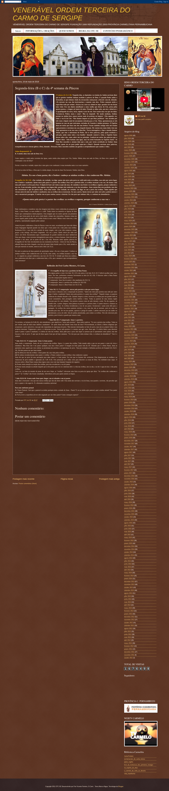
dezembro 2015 (129, 511)
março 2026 (128, 150)
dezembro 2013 (129, 581)
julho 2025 (127, 174)
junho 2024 (127, 212)
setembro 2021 (129, 309)
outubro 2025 (128, 165)
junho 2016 (127, 493)
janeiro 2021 (128, 332)
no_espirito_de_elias (131, 768)
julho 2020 (127, 350)
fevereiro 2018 (129, 435)
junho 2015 (127, 529)
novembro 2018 (129, 408)
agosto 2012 (128, 628)
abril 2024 (127, 217)
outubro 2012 (128, 623)
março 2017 (128, 467)
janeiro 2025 (128, 191)
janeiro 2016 (128, 508)
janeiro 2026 (128, 156)
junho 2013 (127, 599)
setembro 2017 (129, 449)
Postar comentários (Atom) (28, 483)
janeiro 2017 (128, 473)
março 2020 (128, 361)
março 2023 (128, 256)
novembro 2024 (129, 197)
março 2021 (128, 326)
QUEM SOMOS (66, 30)
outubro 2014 (128, 552)
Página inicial (67, 479)
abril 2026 (127, 147)
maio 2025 (127, 179)
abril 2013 (127, 605)
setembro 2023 (129, 238)
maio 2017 (127, 461)
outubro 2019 (128, 376)
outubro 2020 (128, 341)
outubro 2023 (128, 235)
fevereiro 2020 (129, 364)
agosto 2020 (128, 347)
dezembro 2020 (129, 335)
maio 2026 (127, 144)
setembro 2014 (129, 555)
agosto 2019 (128, 382)
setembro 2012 (129, 625)
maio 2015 (127, 531)
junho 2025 (127, 176)
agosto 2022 (128, 276)
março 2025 (128, 185)
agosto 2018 (128, 417)
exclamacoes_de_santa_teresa (134, 759)
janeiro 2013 (128, 614)
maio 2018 (127, 426)
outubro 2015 (128, 517)
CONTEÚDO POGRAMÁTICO (118, 30)
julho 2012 (127, 631)
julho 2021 (127, 314)
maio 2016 (127, 496)
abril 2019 (127, 394)
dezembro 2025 (129, 159)
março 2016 (128, 502)
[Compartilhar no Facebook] (50, 400)
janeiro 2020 (128, 367)
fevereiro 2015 (129, 540)
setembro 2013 (129, 590)
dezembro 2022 (129, 264)
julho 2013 (127, 596)
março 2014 (128, 573)
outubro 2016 (128, 482)
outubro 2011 (128, 658)
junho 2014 (127, 564)
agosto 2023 (128, 241)
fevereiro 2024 (129, 223)
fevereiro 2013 (129, 611)
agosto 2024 (128, 206)
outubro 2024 (128, 200)
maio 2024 (127, 215)
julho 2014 (127, 561)
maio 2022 (127, 285)
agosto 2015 (128, 523)
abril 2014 (127, 570)
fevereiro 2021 (129, 329)
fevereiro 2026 (129, 153)
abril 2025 (127, 182)
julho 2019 (127, 385)
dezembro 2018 (129, 405)
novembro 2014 (129, 549)
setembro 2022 (129, 273)
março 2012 (128, 643)
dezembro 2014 (129, 546)
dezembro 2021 (129, 300)
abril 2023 (127, 253)
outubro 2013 (128, 587)
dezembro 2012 (129, 617)
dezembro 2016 (129, 476)
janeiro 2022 (128, 297)
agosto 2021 (128, 311)
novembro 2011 (129, 655)
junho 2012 (127, 634)
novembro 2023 (129, 232)
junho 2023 (127, 247)
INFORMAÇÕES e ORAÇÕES (40, 30)
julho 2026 (127, 138)
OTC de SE (141, 116)
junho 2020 (127, 353)
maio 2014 (127, 567)
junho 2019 (127, 388)
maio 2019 (127, 391)
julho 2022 (127, 279)
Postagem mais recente (23, 479)
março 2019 (128, 397)
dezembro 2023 (129, 229)
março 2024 (128, 220)
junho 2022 (127, 282)
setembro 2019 (129, 379)
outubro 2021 (128, 306)
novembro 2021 (129, 303)
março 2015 (128, 537)
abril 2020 (127, 358)
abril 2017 (127, 464)
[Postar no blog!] (45, 400)
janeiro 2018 (128, 438)
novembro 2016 (129, 479)
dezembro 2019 (129, 370)
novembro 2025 (129, 162)
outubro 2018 (128, 411)
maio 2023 (127, 250)
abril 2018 (127, 429)
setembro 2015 (129, 520)
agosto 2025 (128, 171)
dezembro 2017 (129, 441)
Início (18, 30)
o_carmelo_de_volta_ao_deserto (135, 771)
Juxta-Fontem (128, 756)
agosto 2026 (128, 135)
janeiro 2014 (128, 578)
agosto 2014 (128, 558)
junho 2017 (127, 458)
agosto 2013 (128, 593)
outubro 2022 (128, 270)
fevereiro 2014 (129, 576)
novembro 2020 (129, 338)
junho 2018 (127, 423)
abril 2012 (127, 640)
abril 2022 (127, 288)
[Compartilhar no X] (48, 400)
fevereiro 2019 (129, 400)
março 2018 (128, 432)
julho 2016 (127, 490)
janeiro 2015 (128, 543)
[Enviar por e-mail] (43, 400)
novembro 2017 (129, 443)
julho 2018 (127, 420)
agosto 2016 (128, 488)
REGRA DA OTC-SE (89, 30)
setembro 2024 (129, 203)
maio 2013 (127, 602)
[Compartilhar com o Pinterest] (52, 400)
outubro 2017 (128, 446)
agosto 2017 (128, 452)
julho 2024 (127, 209)
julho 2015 (127, 526)
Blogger (120, 786)
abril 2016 (127, 499)
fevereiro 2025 (129, 188)
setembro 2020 (129, 344)
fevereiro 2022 (129, 294)
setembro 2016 (129, 485)
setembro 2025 (129, 168)
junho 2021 (127, 317)
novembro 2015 (129, 514)
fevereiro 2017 (129, 470)
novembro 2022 (129, 267)
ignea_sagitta (128, 762)
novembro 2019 (129, 373)
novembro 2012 (129, 620)
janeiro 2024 (128, 226)
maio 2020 (127, 355)
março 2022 (128, 291)
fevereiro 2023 (129, 259)
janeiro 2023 (128, 262)
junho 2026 (127, 141)
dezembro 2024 (129, 194)
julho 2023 (127, 244)
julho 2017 (127, 455)
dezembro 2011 (129, 652)
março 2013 (128, 608)
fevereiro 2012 (129, 646)
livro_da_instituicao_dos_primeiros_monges (138, 765)
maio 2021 (127, 320)
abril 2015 (127, 534)
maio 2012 (127, 637)
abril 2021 (127, 323)
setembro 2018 (129, 414)
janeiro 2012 (128, 649)
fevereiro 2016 (129, 505)
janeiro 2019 (128, 402)
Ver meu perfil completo (143, 119)
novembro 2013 (129, 584)
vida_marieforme (129, 774)
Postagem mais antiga (109, 479)
